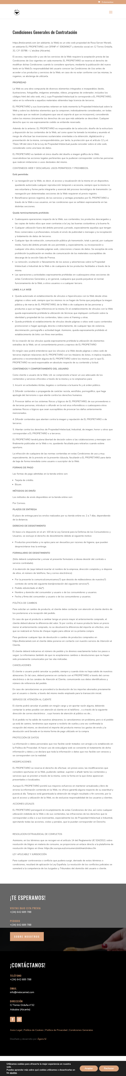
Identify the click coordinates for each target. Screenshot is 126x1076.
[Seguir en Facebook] (12, 1019)
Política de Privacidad (56, 1030)
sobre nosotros (27, 936)
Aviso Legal (16, 1030)
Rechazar (109, 1068)
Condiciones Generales (81, 1030)
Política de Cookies (33, 1030)
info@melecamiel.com (22, 992)
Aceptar (89, 1068)
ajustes (13, 1072)
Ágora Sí (41, 1039)
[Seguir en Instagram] (19, 1019)
